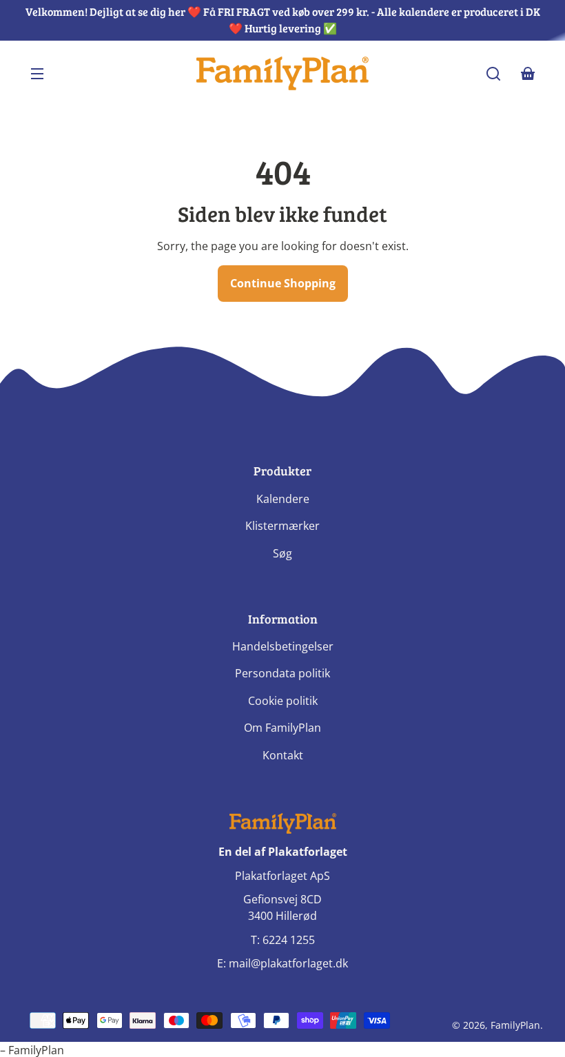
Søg (282, 553)
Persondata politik (282, 673)
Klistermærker (282, 525)
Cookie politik (283, 700)
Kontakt (283, 755)
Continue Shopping (283, 283)
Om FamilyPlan (282, 727)
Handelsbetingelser (282, 646)
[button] (493, 74)
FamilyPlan (515, 1025)
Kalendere (282, 498)
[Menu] (37, 74)
